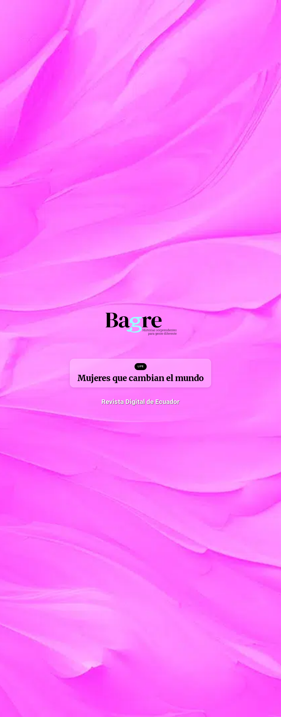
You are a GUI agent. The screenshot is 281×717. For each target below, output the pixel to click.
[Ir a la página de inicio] (140, 373)
